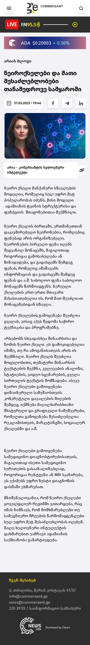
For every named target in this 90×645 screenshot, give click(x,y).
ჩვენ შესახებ (22, 580)
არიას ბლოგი (17, 61)
